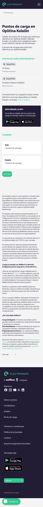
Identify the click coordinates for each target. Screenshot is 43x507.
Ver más (7, 174)
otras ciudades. (23, 100)
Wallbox (17, 273)
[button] (39, 4)
